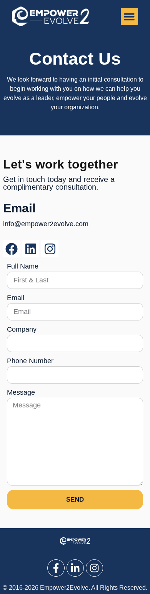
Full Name (22, 266)
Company (22, 329)
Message (21, 392)
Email (15, 298)
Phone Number (30, 361)
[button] (129, 16)
